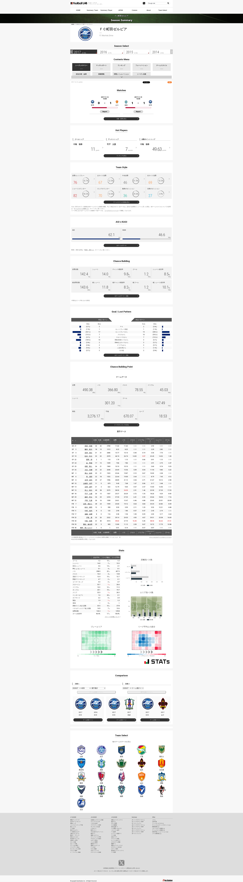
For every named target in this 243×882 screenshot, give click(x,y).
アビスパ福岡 (73, 850)
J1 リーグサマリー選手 (138, 821)
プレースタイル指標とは (158, 828)
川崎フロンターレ (74, 833)
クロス (132, 440)
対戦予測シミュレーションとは (160, 831)
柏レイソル (73, 826)
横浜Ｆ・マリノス (74, 835)
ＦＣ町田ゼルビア (74, 831)
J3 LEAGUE (114, 817)
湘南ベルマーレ (95, 835)
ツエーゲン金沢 (115, 830)
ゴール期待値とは (156, 833)
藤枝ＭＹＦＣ (94, 843)
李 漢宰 (89, 477)
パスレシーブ (150, 440)
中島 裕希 (88, 521)
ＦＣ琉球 (113, 852)
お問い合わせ (135, 868)
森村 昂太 (88, 497)
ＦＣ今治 (93, 847)
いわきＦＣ (93, 828)
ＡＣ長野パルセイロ (116, 828)
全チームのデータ (121, 245)
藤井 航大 (88, 449)
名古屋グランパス (74, 838)
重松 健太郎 (87, 524)
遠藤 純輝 (88, 514)
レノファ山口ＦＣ (115, 840)
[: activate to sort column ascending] (75, 440)
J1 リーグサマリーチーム (138, 820)
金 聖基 (89, 463)
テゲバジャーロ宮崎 (96, 852)
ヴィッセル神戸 (74, 845)
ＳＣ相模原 (114, 825)
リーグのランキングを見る (121, 425)
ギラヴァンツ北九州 (116, 847)
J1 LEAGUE (73, 817)
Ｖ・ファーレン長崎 (75, 852)
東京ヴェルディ (74, 830)
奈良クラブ (114, 837)
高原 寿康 (88, 446)
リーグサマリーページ (111, 210)
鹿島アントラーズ (74, 820)
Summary (134, 817)
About (149, 10)
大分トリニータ (95, 850)
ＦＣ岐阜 (113, 831)
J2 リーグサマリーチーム (138, 825)
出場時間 (106, 440)
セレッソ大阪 (73, 843)
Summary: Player (106, 10)
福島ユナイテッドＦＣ (117, 820)
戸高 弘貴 (88, 500)
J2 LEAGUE (94, 817)
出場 (95, 440)
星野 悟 (89, 459)
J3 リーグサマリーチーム (138, 830)
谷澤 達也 (88, 480)
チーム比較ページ (88, 720)
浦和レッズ (73, 823)
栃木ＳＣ (113, 821)
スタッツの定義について (112, 617)
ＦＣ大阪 (113, 835)
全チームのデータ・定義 (121, 296)
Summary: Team (92, 10)
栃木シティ (93, 830)
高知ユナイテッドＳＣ (117, 845)
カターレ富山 (94, 840)
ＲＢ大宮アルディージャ (97, 831)
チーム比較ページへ (96, 692)
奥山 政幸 (88, 473)
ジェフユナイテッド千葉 (76, 825)
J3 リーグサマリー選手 (138, 831)
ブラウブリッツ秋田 (96, 825)
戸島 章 (89, 517)
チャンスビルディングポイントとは (160, 537)
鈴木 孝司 (88, 507)
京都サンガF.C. (74, 840)
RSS (169, 82)
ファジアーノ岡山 (74, 847)
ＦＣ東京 (72, 828)
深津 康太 (88, 453)
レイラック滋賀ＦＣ (116, 833)
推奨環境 (111, 868)
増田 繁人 (88, 466)
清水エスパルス (74, 837)
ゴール (167, 440)
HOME (78, 10)
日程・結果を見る (121, 118)
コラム (154, 820)
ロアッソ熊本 (114, 849)
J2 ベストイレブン (136, 828)
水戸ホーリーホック (75, 821)
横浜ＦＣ (93, 833)
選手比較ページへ (147, 692)
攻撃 (115, 440)
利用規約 (106, 868)
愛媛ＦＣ (113, 843)
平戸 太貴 (88, 494)
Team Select (162, 10)
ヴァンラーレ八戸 (95, 821)
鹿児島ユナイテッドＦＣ (117, 850)
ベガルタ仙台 (94, 823)
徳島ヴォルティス (95, 845)
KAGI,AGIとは (155, 826)
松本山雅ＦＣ (114, 826)
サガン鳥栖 (93, 849)
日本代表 (154, 821)
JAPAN (120, 10)
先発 (99, 440)
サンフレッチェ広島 (75, 849)
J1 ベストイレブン (136, 823)
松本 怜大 (88, 456)
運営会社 (129, 868)
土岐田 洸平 (87, 483)
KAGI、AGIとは (89, 250)
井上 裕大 (88, 490)
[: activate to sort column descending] (72, 440)
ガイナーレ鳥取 (115, 838)
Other (153, 817)
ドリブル (141, 440)
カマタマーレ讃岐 (115, 842)
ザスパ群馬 (114, 823)
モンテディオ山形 (95, 826)
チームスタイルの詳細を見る (121, 202)
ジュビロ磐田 (94, 842)
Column (134, 10)
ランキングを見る (121, 155)
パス (123, 440)
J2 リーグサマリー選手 (138, 826)
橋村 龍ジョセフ (86, 528)
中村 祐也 (88, 511)
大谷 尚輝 (88, 470)
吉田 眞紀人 (87, 504)
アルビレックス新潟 (96, 838)
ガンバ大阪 (73, 842)
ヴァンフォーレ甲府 (96, 837)
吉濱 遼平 (88, 487)
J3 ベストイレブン (136, 833)
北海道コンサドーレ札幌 (97, 820)
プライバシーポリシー (120, 868)
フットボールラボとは (158, 823)
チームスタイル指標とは (81, 208)
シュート (159, 440)
